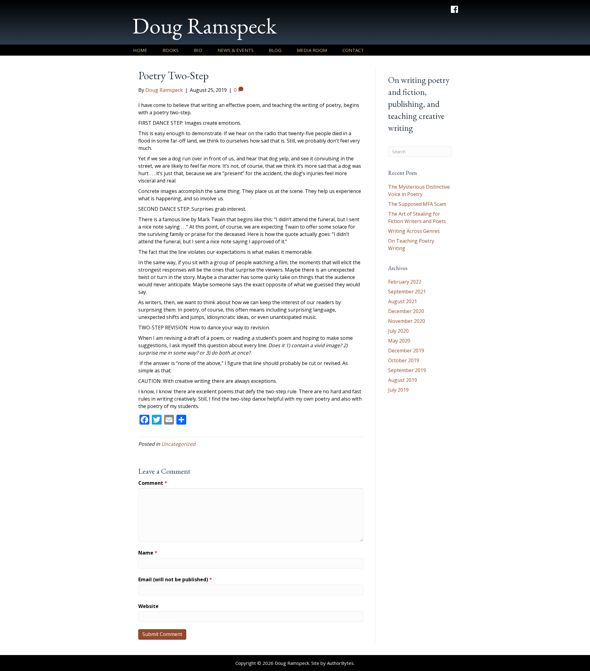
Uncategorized (178, 444)
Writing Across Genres (414, 231)
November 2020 (406, 321)
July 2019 (398, 390)
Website (148, 606)
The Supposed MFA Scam (417, 204)
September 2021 (407, 291)
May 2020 (399, 340)
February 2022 (404, 281)
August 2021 (402, 301)
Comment (152, 483)
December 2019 (406, 350)
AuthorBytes (340, 663)
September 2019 (407, 370)
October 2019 (403, 360)
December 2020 (406, 311)
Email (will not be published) (175, 579)
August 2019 (402, 380)
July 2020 (398, 331)
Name (147, 552)
